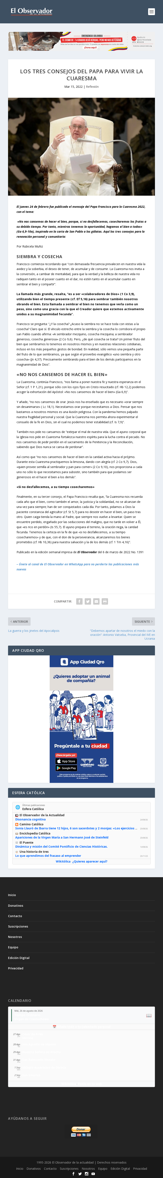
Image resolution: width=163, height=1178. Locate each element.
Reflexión (92, 87)
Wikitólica (63, 861)
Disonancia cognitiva (30, 819)
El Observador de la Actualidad (42, 815)
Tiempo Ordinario (27, 1015)
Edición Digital (19, 958)
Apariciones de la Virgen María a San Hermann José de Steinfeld (61, 837)
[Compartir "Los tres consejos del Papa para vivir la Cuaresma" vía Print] (105, 601)
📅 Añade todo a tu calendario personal (82, 1027)
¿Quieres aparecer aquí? (89, 861)
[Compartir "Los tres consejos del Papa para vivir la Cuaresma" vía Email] (96, 601)
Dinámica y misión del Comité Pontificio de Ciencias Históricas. (61, 846)
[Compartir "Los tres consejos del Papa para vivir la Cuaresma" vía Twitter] (88, 601)
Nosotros (15, 937)
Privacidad (15, 968)
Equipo (13, 947)
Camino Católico (32, 824)
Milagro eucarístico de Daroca (44, 1067)
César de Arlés (32, 1034)
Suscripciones (18, 926)
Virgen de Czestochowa (31, 1019)
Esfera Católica (33, 809)
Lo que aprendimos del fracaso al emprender (48, 856)
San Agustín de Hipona (39, 1044)
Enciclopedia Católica (35, 833)
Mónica (27, 1038)
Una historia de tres (34, 852)
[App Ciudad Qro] (81, 719)
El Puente (26, 842)
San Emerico (31, 1075)
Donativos (15, 906)
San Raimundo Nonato (38, 1060)
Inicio (12, 895)
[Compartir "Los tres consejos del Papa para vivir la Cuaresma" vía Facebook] (79, 601)
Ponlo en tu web (90, 1084)
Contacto (15, 916)
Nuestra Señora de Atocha (41, 1052)
